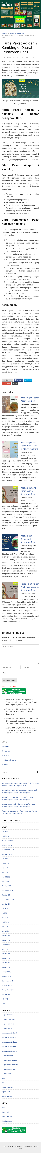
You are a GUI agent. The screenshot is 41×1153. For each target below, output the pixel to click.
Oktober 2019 (7, 895)
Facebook (19, 380)
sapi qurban (6, 1092)
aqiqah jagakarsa (8, 1024)
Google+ (7, 383)
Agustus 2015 (6, 994)
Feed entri (5, 1112)
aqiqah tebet (6, 1073)
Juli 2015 (5, 999)
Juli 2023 (5, 859)
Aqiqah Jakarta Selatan (10, 1042)
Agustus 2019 (6, 904)
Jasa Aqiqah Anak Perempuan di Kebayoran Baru (29, 491)
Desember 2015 (7, 976)
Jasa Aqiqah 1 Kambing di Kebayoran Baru (28, 539)
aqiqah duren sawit (8, 1019)
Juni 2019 (5, 913)
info (3, 1083)
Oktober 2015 (7, 985)
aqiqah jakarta (7, 1028)
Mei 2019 (5, 917)
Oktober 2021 (6, 886)
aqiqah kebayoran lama (10, 1064)
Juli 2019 (5, 908)
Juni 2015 (5, 1003)
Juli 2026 (5, 832)
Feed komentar (7, 1116)
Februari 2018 (6, 940)
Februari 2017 (6, 958)
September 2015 (8, 990)
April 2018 (5, 931)
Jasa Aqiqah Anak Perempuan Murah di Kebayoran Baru (29, 445)
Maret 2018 (6, 936)
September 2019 (8, 899)
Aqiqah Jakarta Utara (9, 1051)
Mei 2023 (5, 868)
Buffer (15, 383)
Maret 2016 (6, 963)
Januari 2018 (6, 945)
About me (5, 746)
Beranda (4, 33)
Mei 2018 (5, 927)
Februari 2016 (6, 967)
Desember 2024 (7, 841)
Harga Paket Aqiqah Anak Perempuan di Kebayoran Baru (30, 587)
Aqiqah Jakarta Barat (9, 1033)
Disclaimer (5, 755)
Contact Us (6, 751)
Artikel (4, 1078)
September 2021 (8, 890)
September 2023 (8, 850)
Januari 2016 (6, 972)
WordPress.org (7, 1121)
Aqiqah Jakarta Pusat (9, 1037)
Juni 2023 (5, 863)
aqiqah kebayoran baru (17, 33)
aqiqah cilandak (7, 1015)
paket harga (6, 764)
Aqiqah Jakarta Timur (9, 1046)
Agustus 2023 (7, 854)
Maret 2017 (6, 954)
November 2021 (7, 881)
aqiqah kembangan (9, 1069)
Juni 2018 (5, 922)
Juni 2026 (5, 836)
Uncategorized (7, 1096)
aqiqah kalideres (7, 1055)
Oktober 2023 (7, 845)
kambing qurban (7, 1087)
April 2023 (5, 872)
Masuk (4, 1107)
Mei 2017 (5, 949)
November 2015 (7, 981)
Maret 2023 (6, 877)
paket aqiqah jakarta (9, 760)
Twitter (28, 380)
